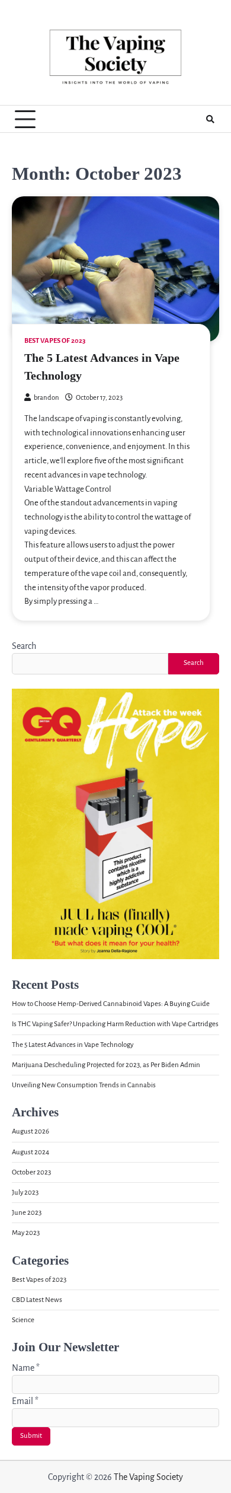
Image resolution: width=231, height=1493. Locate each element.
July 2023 (25, 1192)
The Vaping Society (148, 1477)
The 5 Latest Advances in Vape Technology (72, 1045)
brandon (46, 398)
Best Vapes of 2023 (54, 341)
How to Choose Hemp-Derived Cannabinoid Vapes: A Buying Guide (111, 1004)
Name (26, 1368)
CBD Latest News (37, 1300)
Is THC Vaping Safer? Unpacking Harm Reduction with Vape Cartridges (115, 1024)
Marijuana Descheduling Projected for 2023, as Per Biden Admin (106, 1065)
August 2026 (30, 1131)
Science (23, 1320)
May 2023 (26, 1233)
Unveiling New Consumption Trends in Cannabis (84, 1085)
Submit (31, 1436)
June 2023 (26, 1213)
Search (24, 646)
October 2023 (31, 1172)
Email (25, 1401)
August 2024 (30, 1152)
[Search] (210, 119)
